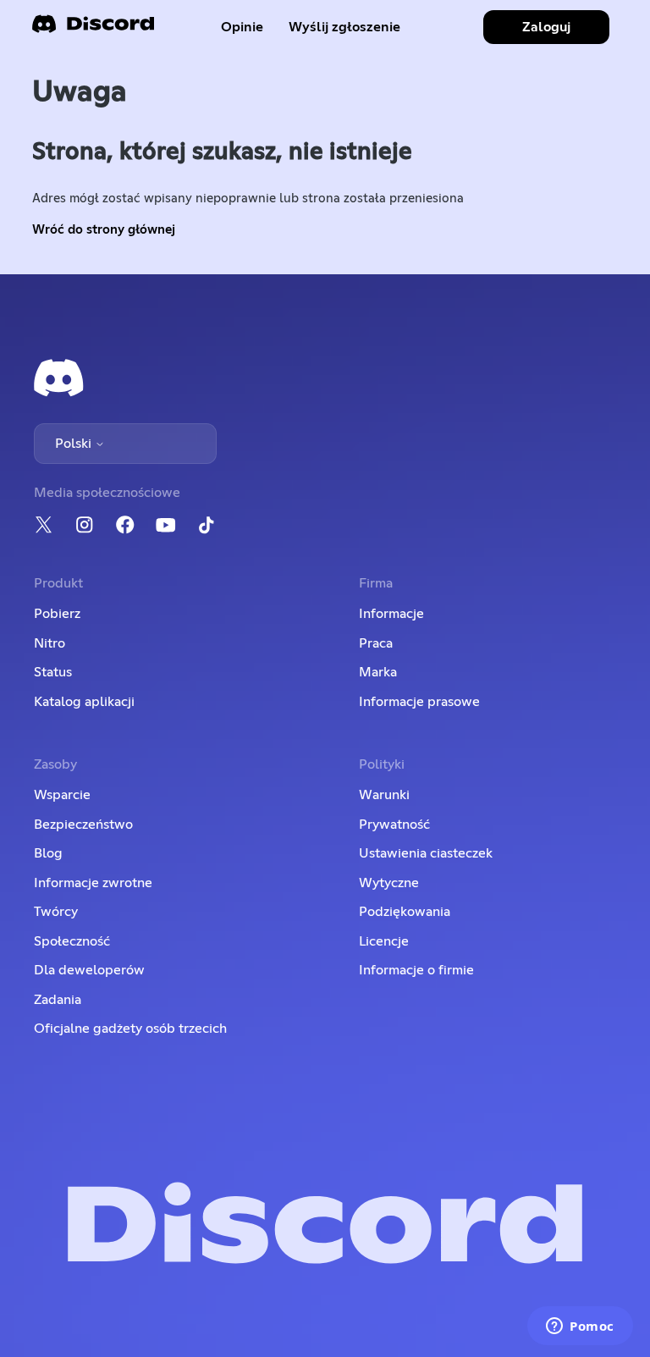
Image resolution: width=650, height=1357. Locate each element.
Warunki (384, 795)
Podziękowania (404, 911)
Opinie (242, 27)
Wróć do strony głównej (103, 229)
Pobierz (57, 614)
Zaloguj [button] (546, 27)
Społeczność (72, 941)
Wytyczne (389, 883)
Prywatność (394, 824)
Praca (376, 643)
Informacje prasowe (419, 702)
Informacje (391, 614)
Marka (378, 672)
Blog (48, 853)
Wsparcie (62, 795)
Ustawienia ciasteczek (426, 853)
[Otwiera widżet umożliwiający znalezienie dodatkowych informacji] (580, 1327)
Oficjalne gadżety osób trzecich (130, 1028)
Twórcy (56, 911)
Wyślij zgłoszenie (344, 27)
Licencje (384, 941)
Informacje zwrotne (93, 883)
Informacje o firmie (416, 970)
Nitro (49, 643)
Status (53, 672)
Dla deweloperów (89, 970)
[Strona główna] (93, 29)
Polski (75, 443)
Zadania (57, 1000)
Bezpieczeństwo (83, 824)
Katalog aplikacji (84, 702)
